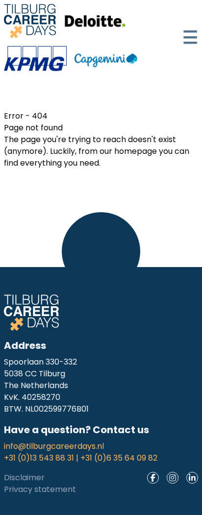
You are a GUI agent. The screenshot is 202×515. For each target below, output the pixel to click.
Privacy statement (40, 489)
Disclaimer (24, 477)
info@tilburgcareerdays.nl (54, 446)
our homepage (128, 151)
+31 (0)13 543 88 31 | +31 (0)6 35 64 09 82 (80, 458)
